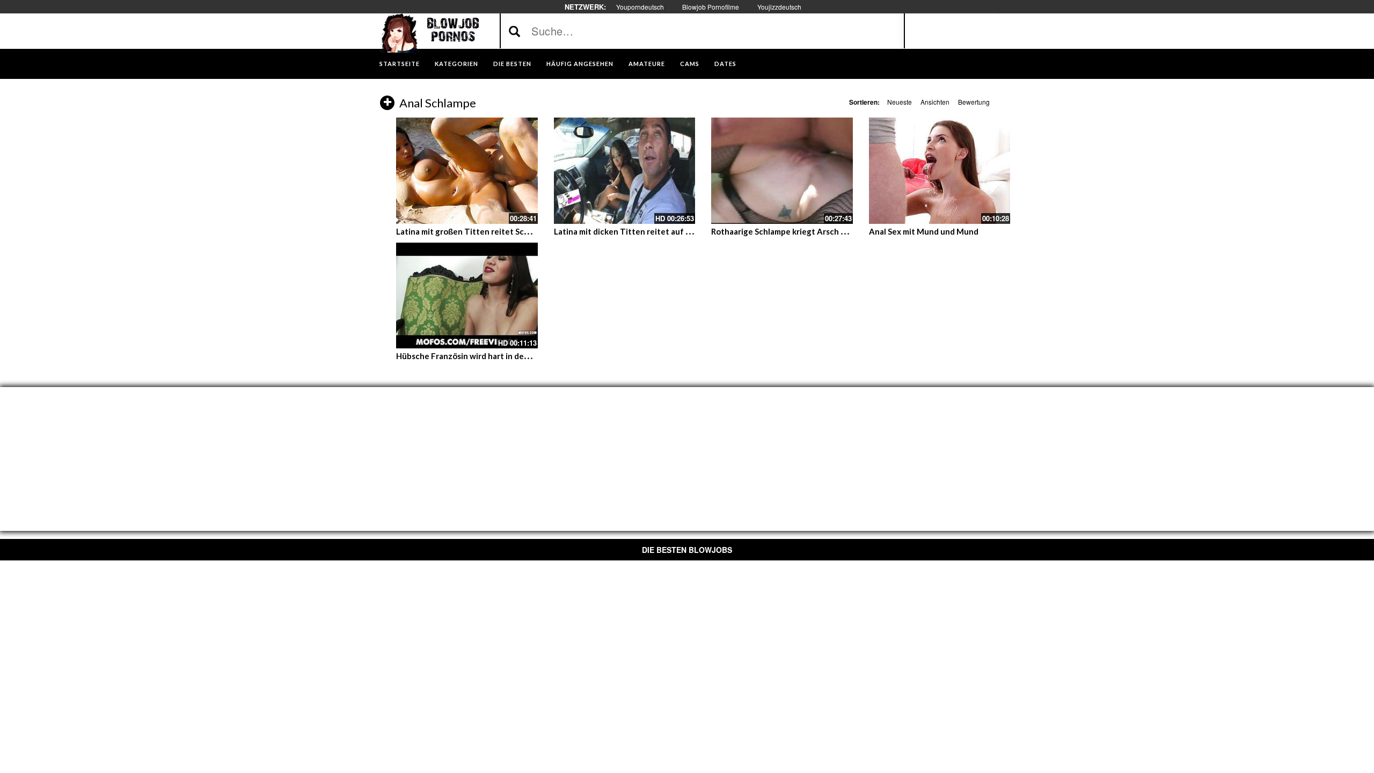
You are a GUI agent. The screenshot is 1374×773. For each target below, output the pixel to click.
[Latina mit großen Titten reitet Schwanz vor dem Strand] (467, 171)
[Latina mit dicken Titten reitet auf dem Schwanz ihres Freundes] (625, 171)
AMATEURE (646, 63)
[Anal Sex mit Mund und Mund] (940, 171)
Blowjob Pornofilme (710, 6)
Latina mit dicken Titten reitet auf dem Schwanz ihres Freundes (674, 231)
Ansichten (934, 101)
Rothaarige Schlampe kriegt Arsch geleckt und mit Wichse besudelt (838, 231)
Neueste (899, 101)
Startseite (399, 63)
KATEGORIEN (456, 63)
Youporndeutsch (640, 6)
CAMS (689, 63)
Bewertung (974, 101)
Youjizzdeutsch (779, 6)
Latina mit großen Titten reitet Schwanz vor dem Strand (501, 231)
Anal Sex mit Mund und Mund (923, 231)
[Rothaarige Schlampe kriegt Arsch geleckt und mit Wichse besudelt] (782, 171)
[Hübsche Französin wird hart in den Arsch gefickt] (467, 296)
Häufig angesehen (579, 63)
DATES (725, 63)
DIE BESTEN (512, 63)
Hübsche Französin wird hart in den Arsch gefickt (488, 356)
